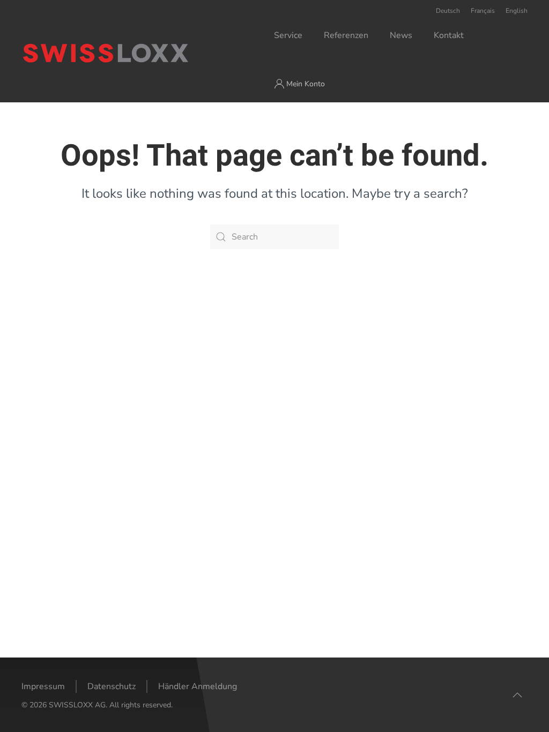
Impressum (43, 686)
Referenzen (346, 35)
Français (483, 10)
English (517, 10)
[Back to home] (147, 53)
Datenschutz (111, 686)
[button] (517, 695)
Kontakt (449, 35)
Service (288, 35)
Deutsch (448, 10)
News (401, 35)
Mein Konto (305, 84)
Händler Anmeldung (197, 686)
